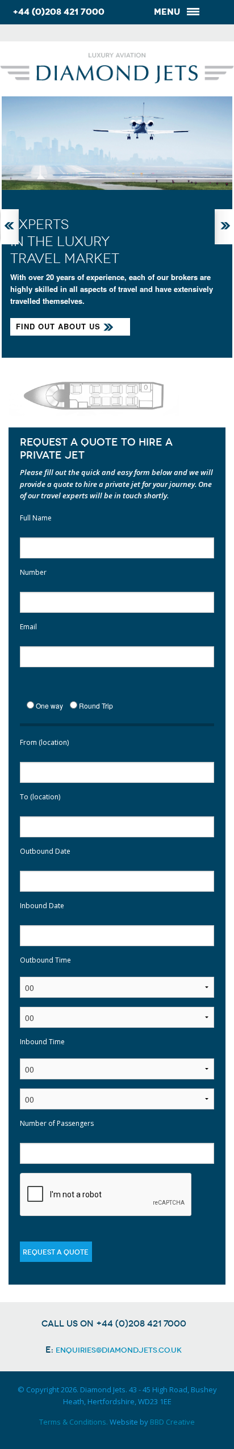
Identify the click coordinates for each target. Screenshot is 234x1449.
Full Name (36, 518)
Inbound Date (42, 905)
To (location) (40, 797)
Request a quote (56, 1252)
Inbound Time (42, 1041)
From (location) (44, 742)
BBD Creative (172, 1422)
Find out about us (58, 326)
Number (33, 572)
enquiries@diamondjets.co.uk (119, 1350)
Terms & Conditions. (73, 1422)
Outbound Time (45, 960)
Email (28, 627)
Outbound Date (45, 851)
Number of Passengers (57, 1123)
